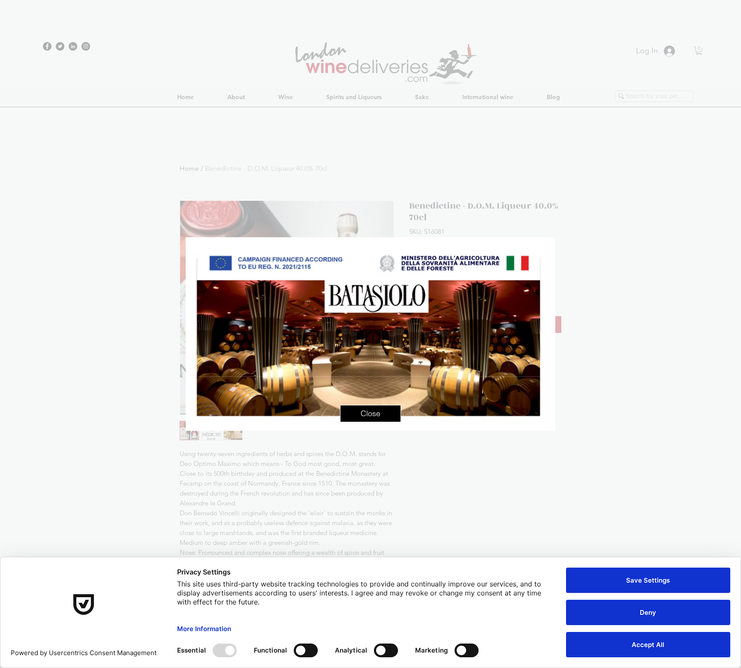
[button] (370, 413)
